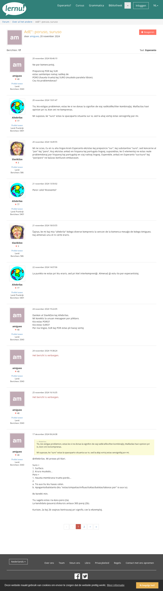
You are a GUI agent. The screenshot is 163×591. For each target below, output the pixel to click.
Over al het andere (22, 21)
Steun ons (74, 562)
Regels (117, 562)
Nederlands (17, 561)
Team (62, 562)
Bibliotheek (115, 5)
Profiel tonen (17, 83)
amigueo (34, 36)
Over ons (49, 562)
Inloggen (141, 5)
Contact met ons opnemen (140, 562)
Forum (5, 21)
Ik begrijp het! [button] (147, 585)
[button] (127, 5)
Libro (87, 562)
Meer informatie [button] (115, 585)
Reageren (148, 32)
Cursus (80, 5)
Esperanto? (64, 5)
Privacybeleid (102, 562)
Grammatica (96, 5)
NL (155, 5)
